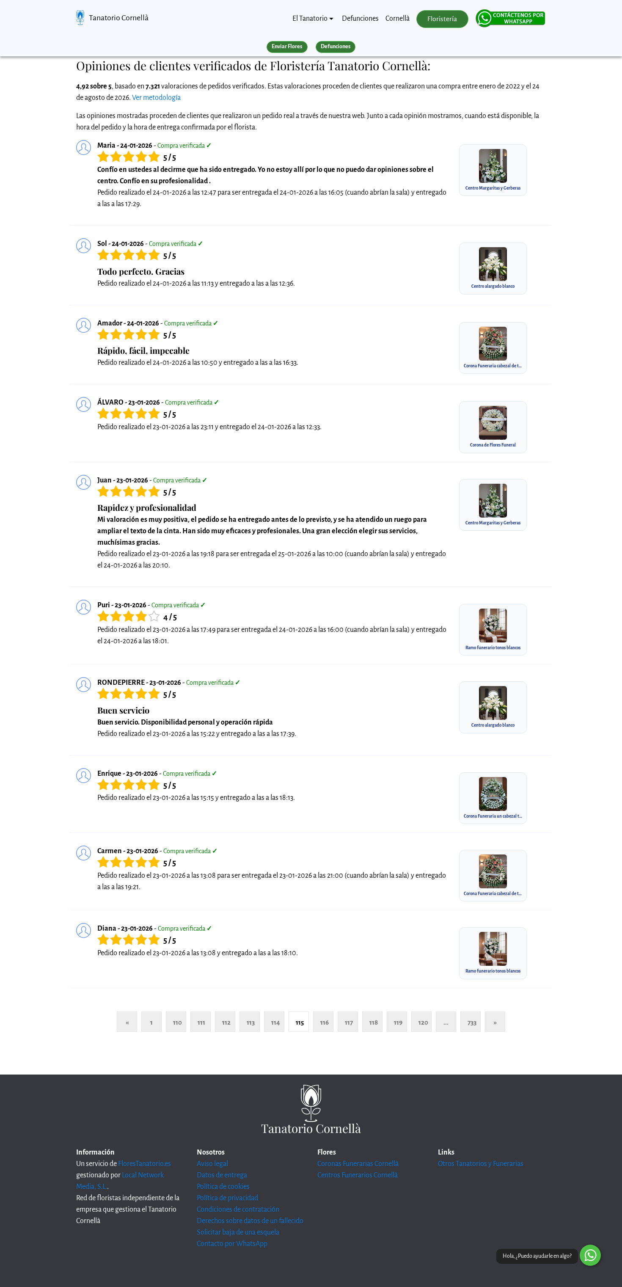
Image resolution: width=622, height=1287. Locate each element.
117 (349, 1022)
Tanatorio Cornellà (119, 18)
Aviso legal (212, 1164)
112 (226, 1022)
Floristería (442, 19)
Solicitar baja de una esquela (238, 1232)
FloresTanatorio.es (144, 1164)
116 (324, 1022)
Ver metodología (156, 98)
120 (423, 1022)
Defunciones (360, 18)
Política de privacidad (227, 1198)
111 (201, 1022)
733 (472, 1022)
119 (398, 1022)
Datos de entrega (222, 1175)
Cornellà (397, 18)
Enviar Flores (287, 47)
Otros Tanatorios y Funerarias (480, 1164)
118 (373, 1022)
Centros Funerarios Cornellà (357, 1175)
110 (177, 1022)
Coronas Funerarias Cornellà (358, 1164)
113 (251, 1022)
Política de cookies (223, 1187)
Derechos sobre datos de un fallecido (250, 1221)
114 (275, 1022)
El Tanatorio (310, 18)
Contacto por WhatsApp (232, 1244)
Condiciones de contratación (238, 1209)
